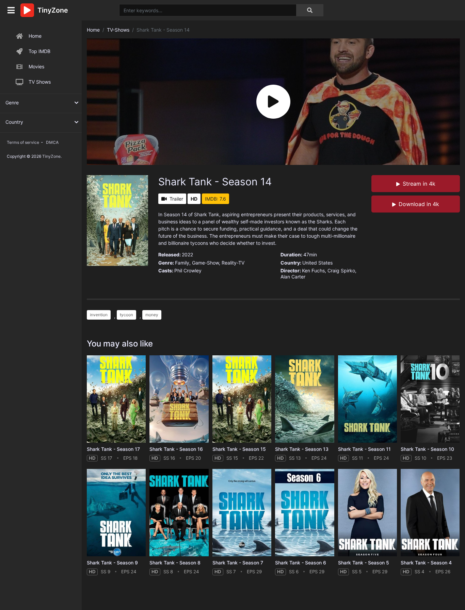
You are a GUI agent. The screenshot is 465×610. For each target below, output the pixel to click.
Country (14, 122)
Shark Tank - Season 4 (426, 562)
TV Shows (40, 82)
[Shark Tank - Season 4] (430, 512)
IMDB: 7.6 (215, 199)
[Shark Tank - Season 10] (430, 399)
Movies (36, 66)
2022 (187, 254)
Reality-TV (233, 263)
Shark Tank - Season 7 (237, 562)
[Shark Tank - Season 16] (178, 399)
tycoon (126, 314)
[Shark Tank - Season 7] (241, 512)
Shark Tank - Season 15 (239, 449)
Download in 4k (419, 204)
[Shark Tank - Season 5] (367, 512)
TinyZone (51, 156)
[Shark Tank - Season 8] (178, 512)
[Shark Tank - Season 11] (367, 399)
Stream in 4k (419, 183)
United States (317, 263)
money (151, 314)
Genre (12, 102)
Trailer (176, 199)
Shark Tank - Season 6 (300, 562)
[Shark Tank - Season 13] (304, 399)
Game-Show (205, 263)
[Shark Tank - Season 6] (304, 512)
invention (99, 314)
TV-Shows (118, 30)
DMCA (52, 142)
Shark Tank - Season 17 (113, 449)
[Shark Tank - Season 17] (116, 399)
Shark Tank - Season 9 (112, 562)
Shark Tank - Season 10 (427, 449)
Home (35, 36)
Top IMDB (39, 51)
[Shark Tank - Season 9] (116, 512)
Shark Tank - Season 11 (364, 449)
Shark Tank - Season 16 (176, 449)
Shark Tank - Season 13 (301, 449)
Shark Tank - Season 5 (363, 562)
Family (182, 263)
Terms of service (23, 142)
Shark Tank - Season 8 (175, 562)
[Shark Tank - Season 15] (241, 399)
